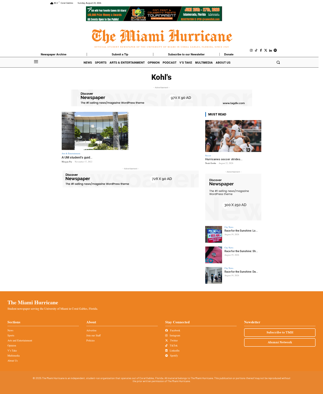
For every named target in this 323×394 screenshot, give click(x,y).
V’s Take (12, 350)
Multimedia (13, 355)
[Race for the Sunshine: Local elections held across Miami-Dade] (213, 234)
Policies (90, 340)
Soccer (208, 155)
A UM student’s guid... (77, 157)
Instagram (174, 335)
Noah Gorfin (210, 163)
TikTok (173, 345)
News (10, 330)
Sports (10, 335)
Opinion (11, 345)
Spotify (173, 355)
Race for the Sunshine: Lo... (241, 230)
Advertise (91, 330)
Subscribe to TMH (280, 332)
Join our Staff (93, 335)
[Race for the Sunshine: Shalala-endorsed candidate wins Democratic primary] (213, 255)
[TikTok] (256, 50)
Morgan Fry (67, 161)
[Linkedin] (270, 50)
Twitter (173, 340)
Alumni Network (280, 342)
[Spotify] (275, 50)
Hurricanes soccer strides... (223, 159)
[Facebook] (261, 50)
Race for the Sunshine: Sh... (241, 251)
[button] (278, 62)
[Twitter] (265, 50)
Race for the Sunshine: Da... (241, 271)
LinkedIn (174, 350)
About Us (12, 360)
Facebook (174, 330)
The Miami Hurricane (32, 302)
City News (228, 227)
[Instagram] (251, 50)
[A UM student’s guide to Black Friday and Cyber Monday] (95, 131)
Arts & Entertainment (71, 153)
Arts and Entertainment (19, 340)
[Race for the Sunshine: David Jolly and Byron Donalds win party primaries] (213, 275)
